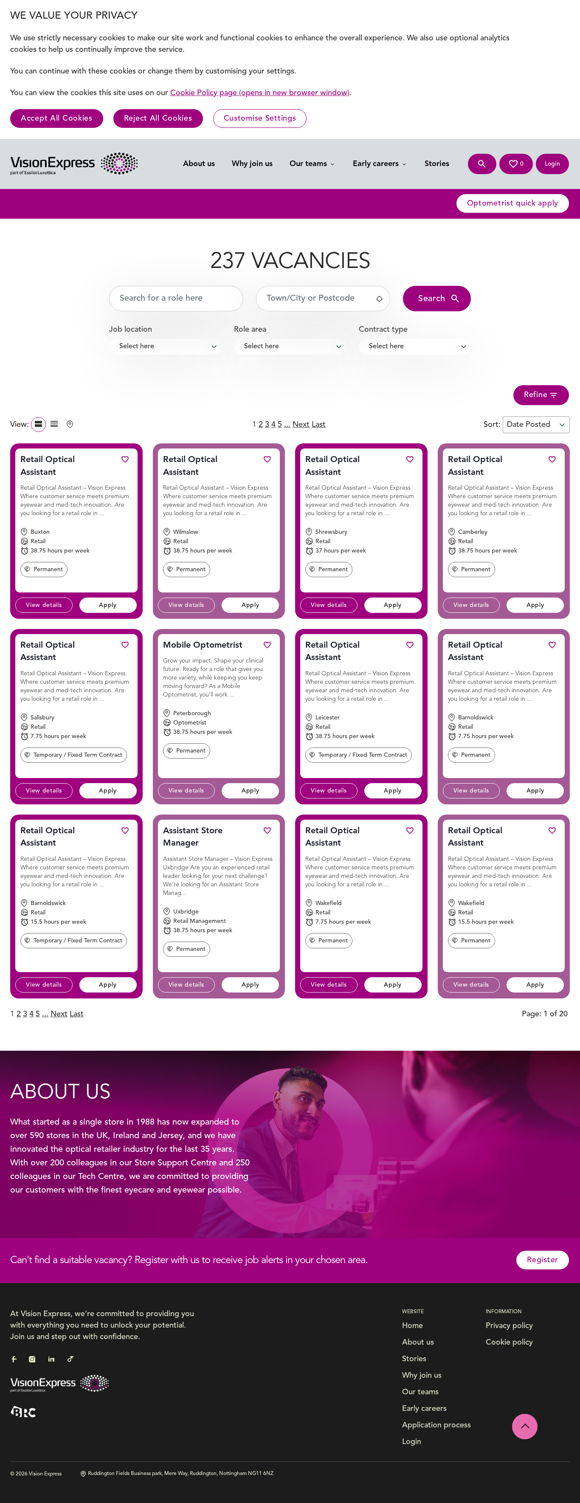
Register (542, 1260)
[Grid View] (54, 424)
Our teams (309, 164)
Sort (491, 425)
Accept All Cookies (57, 118)
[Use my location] (379, 298)
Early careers (377, 164)
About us (199, 164)
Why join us (252, 164)
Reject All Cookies (158, 118)
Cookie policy (509, 1342)
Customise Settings (260, 118)
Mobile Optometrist (202, 645)
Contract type (383, 329)
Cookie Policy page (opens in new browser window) (259, 93)
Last (319, 425)
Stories (437, 164)
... (287, 425)
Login (411, 1442)
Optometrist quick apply (512, 203)
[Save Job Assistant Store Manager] (267, 830)
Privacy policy (509, 1326)
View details (44, 605)
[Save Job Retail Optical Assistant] (124, 459)
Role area (250, 329)
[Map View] (69, 424)
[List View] (38, 424)
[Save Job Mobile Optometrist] (267, 644)
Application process (436, 1425)
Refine (535, 395)
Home (412, 1326)
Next (301, 425)
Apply (108, 605)
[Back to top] (525, 1426)
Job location (130, 329)
